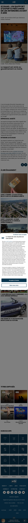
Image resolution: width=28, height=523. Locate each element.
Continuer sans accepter (20, 234)
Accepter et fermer (14, 280)
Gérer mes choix (14, 285)
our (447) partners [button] (8, 241)
